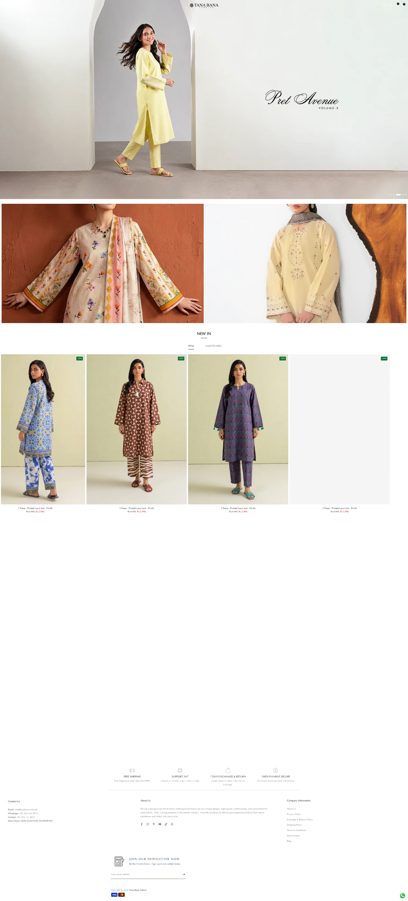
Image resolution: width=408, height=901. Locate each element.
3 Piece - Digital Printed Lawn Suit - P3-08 (202, 514)
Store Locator (293, 841)
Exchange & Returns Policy (300, 825)
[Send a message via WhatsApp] (402, 895)
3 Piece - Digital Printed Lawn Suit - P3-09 (101, 514)
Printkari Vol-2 (18, 321)
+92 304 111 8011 (26, 823)
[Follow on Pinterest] (153, 830)
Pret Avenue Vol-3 (223, 308)
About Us (291, 814)
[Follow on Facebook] (141, 830)
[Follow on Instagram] (147, 830)
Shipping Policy (294, 830)
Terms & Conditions (296, 836)
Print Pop (15, 316)
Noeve (216, 322)
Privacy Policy (294, 820)
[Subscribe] (182, 880)
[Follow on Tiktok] (165, 830)
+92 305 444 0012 (28, 819)
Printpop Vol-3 (221, 313)
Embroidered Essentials (22, 312)
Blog (289, 846)
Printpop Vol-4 (221, 317)
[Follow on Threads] (172, 830)
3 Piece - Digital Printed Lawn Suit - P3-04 (304, 514)
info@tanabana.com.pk (26, 815)
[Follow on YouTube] (159, 830)
